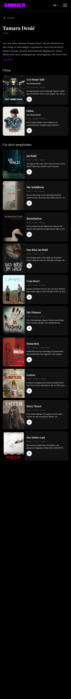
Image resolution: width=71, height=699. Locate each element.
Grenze (31, 375)
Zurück (11, 17)
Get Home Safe (36, 79)
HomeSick (33, 343)
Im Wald (31, 156)
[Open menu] (65, 5)
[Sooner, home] (14, 5)
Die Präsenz (34, 312)
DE (54, 5)
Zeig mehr (8, 59)
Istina (30, 110)
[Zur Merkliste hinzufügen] (29, 99)
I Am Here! (33, 281)
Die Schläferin (35, 187)
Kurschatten (34, 218)
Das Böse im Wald (37, 249)
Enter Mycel (34, 406)
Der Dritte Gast (36, 437)
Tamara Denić (35, 83)
